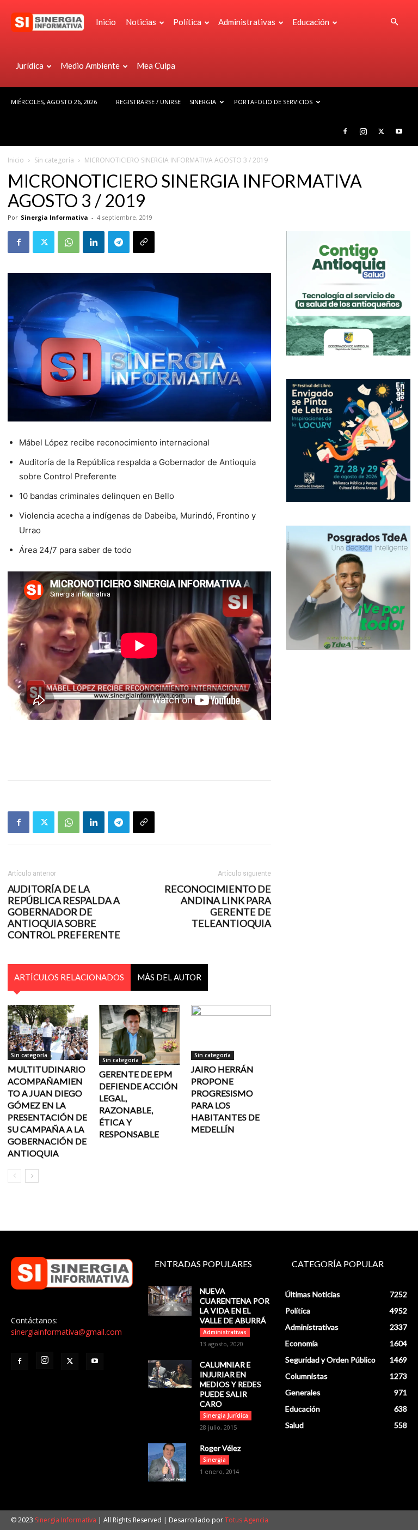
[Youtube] (399, 131)
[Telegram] (119, 242)
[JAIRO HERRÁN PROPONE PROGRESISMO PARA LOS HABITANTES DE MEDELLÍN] (231, 1032)
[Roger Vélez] (170, 1462)
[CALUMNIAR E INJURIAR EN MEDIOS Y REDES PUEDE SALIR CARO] (170, 1374)
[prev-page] (14, 1176)
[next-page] (32, 1176)
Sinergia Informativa (54, 217)
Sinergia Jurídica (225, 1415)
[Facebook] (345, 131)
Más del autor (169, 977)
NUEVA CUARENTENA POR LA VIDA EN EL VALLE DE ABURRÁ (234, 1305)
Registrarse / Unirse (148, 102)
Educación (310, 22)
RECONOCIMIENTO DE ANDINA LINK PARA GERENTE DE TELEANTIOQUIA (217, 906)
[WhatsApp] (68, 242)
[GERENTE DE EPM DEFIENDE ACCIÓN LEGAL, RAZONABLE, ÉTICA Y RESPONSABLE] (139, 1035)
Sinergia (202, 102)
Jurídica (30, 65)
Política (187, 22)
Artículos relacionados (69, 977)
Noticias (141, 22)
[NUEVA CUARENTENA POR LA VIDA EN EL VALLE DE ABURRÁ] (170, 1300)
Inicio (106, 22)
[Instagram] (363, 131)
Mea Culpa (156, 65)
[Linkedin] (93, 242)
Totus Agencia (246, 1520)
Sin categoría (54, 160)
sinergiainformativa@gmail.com (66, 1332)
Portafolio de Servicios (273, 102)
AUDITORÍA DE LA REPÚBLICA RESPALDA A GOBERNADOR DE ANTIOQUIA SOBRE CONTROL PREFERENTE (64, 912)
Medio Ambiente (90, 65)
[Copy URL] (144, 242)
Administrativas (246, 22)
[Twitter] (381, 131)
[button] (394, 22)
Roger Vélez (220, 1448)
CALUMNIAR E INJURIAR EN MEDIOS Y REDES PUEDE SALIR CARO (230, 1384)
